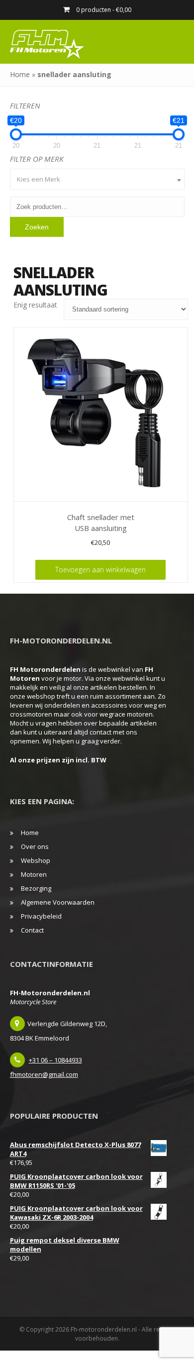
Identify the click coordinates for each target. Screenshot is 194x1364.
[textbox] (97, 179)
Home (20, 74)
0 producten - (103, 9)
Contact (32, 930)
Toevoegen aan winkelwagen (100, 569)
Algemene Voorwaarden (58, 902)
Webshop (35, 860)
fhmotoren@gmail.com (44, 1074)
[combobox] (97, 179)
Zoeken (37, 227)
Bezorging (36, 888)
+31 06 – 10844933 (55, 1059)
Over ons (35, 846)
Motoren (34, 874)
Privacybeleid (41, 916)
